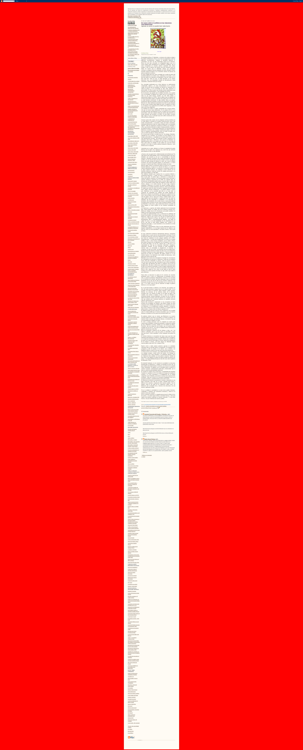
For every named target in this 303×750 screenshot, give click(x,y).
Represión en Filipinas (132, 235)
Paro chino (130, 261)
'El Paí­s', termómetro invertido (133, 221)
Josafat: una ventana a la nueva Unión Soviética (156, 406)
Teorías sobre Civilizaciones (133, 267)
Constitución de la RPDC (132, 584)
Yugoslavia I (130, 174)
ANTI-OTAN (130, 113)
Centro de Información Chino (133, 539)
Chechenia (130, 211)
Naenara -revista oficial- (132, 586)
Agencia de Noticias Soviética (133, 693)
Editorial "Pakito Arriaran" (132, 689)
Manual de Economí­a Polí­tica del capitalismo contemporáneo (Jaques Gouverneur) (134, 642)
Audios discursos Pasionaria (133, 307)
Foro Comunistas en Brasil (133, 236)
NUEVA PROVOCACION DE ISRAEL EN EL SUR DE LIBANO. (133, 34)
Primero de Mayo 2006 (132, 204)
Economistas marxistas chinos (134, 497)
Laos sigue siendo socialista (133, 233)
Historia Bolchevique (132, 691)
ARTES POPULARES (132, 123)
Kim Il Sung (130, 582)
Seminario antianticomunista (133, 399)
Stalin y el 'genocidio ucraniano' (134, 209)
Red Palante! (130, 712)
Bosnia (129, 260)
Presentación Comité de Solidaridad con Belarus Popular (132, 323)
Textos (129, 432)
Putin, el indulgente (131, 400)
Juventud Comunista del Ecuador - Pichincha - (155, 414)
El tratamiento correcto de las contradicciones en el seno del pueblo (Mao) (133, 556)
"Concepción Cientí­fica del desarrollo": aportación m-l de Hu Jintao (133, 489)
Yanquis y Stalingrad (132, 402)
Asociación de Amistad (132, 575)
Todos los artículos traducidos (133, 368)
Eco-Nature (130, 729)
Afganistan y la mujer (132, 263)
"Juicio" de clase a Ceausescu (134, 283)
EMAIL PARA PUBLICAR (132, 64)
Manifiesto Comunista (132, 591)
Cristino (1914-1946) (132, 155)
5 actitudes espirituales (132, 549)
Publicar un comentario (147, 455)
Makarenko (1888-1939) (132, 153)
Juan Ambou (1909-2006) (133, 142)
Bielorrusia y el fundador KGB (133, 397)
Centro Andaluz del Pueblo (133, 695)
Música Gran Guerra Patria (133, 465)
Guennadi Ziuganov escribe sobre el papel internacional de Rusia (133, 376)
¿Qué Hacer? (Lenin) (132, 616)
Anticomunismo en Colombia (133, 251)
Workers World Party (132, 704)
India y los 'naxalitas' (132, 191)
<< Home (143, 456)
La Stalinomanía (131, 199)
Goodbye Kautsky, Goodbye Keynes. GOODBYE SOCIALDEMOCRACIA (133, 270)
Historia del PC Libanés (132, 181)
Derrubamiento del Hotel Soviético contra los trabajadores (132, 454)
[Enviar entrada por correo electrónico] (158, 408)
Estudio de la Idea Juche (132, 580)
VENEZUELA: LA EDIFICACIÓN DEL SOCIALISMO (131, 86)
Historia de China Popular (133, 525)
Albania (129, 247)
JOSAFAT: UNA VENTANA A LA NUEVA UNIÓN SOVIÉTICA (133, 95)
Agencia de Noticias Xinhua (133, 541)
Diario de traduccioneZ (132, 707)
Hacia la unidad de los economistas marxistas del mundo (133, 312)
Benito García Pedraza (149, 439)
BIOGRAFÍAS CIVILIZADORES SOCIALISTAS (131, 91)
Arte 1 (129, 434)
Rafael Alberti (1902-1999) (133, 136)
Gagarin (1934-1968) (132, 149)
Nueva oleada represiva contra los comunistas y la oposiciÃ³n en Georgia (134, 372)
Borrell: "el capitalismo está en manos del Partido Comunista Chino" (133, 480)
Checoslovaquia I (131, 170)
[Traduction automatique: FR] (134, 17)
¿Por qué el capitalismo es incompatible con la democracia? (133, 667)
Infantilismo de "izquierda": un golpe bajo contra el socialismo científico (134, 653)
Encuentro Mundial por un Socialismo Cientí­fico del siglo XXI (133, 334)
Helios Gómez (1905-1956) (133, 151)
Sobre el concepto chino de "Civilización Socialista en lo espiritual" (133, 503)
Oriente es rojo (131, 249)
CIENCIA (129, 79)
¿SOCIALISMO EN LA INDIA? (133, 81)
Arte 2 (129, 436)
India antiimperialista (131, 253)
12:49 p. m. (145, 452)
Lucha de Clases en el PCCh (133, 495)
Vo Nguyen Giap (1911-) (132, 162)
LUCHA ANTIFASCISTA (132, 122)
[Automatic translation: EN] (134, 16)
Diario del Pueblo (131, 537)
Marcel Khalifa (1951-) (132, 157)
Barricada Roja (131, 731)
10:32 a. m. (154, 408)
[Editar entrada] (159, 408)
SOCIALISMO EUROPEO (133, 77)
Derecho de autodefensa (132, 567)
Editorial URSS (130, 717)
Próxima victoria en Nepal (133, 265)
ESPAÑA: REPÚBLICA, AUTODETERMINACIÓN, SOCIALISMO (133, 110)
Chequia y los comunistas (133, 193)
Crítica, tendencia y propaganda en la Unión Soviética (132, 461)
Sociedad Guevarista (132, 699)
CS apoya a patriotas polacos (133, 182)
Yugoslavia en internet (132, 220)
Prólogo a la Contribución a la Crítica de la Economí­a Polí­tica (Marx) (134, 601)
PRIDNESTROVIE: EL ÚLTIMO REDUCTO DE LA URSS (133, 103)
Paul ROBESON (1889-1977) (133, 141)
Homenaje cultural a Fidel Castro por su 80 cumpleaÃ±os (132, 342)
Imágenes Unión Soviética (133, 457)
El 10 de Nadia (130, 425)
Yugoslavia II (130, 176)
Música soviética (131, 463)
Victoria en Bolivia (131, 243)
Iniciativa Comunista (131, 697)
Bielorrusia (130, 245)
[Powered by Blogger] (131, 738)
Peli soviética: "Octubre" (132, 439)
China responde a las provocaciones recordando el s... (133, 46)
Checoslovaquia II (131, 172)
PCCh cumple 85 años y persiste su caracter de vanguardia (132, 484)
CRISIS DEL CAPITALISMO (133, 83)
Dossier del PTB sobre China (133, 562)
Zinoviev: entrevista (131, 404)
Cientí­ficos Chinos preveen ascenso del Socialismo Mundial (133, 534)
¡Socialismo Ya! (131, 676)
